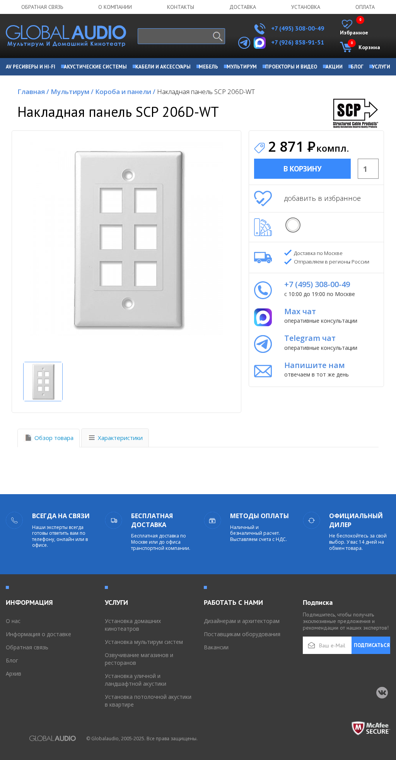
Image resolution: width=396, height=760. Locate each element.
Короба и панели (125, 91)
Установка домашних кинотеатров (133, 624)
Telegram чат (310, 338)
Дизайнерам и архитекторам (242, 621)
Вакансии (216, 647)
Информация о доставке (38, 634)
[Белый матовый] (293, 225)
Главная (33, 91)
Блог (12, 660)
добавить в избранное (322, 198)
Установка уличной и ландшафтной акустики (135, 679)
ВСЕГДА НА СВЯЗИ (61, 516)
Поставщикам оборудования (242, 634)
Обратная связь (42, 6)
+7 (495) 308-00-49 (297, 28)
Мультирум (72, 91)
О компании (115, 6)
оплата (365, 6)
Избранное (354, 28)
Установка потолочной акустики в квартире (148, 700)
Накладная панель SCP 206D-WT (206, 91)
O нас (13, 621)
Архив (13, 673)
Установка (305, 6)
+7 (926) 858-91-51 (297, 42)
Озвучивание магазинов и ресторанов (139, 658)
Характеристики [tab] (120, 438)
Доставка (242, 6)
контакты (180, 6)
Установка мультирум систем (144, 641)
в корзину (302, 169)
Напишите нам (314, 365)
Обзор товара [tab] (53, 438)
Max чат (300, 311)
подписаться (372, 645)
